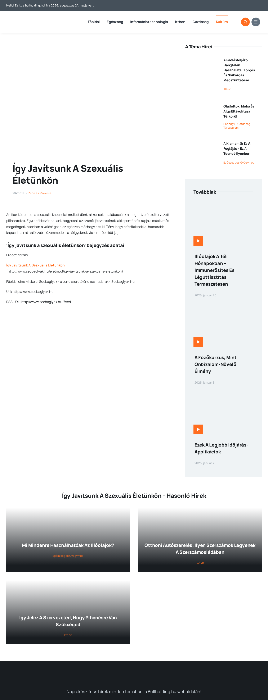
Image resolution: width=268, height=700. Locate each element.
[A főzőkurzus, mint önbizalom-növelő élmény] (223, 305)
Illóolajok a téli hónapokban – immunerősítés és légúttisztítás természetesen (214, 270)
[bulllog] (28, 18)
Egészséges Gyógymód (239, 162)
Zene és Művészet (40, 193)
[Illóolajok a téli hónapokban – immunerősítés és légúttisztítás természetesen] (223, 203)
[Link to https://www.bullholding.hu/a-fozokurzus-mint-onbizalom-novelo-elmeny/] (198, 342)
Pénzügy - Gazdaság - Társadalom (237, 125)
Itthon (227, 89)
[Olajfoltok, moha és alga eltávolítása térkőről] (201, 104)
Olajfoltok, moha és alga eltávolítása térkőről (238, 111)
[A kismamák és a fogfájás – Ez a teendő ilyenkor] (201, 141)
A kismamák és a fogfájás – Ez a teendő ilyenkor (236, 148)
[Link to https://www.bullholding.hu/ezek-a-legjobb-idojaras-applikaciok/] (198, 429)
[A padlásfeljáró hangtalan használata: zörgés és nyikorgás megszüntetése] (201, 58)
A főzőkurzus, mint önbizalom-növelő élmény (216, 364)
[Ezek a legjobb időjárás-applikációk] (223, 392)
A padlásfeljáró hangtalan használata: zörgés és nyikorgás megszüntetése (239, 70)
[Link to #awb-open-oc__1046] (245, 22)
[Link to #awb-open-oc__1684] (255, 22)
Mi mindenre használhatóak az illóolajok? (68, 545)
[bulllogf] (134, 671)
